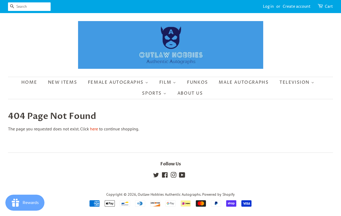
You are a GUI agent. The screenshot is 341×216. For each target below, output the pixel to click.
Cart (329, 6)
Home (29, 82)
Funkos (197, 82)
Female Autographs (116, 82)
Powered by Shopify (218, 194)
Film (166, 82)
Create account (297, 6)
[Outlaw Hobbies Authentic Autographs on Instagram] (173, 176)
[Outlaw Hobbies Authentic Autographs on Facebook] (165, 176)
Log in (268, 6)
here (94, 128)
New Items (62, 82)
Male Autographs (244, 82)
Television (295, 82)
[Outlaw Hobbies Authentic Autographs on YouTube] (182, 176)
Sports (152, 93)
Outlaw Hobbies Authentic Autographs (169, 194)
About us (190, 93)
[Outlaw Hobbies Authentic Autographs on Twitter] (156, 176)
